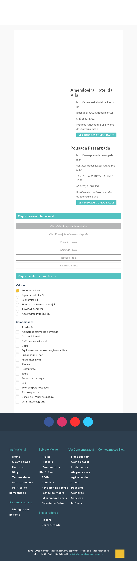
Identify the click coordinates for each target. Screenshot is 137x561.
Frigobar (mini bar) (32, 354)
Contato (18, 466)
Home (16, 456)
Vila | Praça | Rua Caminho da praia (68, 234)
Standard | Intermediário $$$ (38, 304)
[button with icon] (49, 422)
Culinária (48, 482)
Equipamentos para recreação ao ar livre (44, 350)
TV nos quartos (30, 392)
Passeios (77, 487)
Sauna (25, 373)
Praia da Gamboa (69, 265)
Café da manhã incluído (35, 341)
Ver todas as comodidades (96, 135)
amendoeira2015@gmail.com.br (94, 112)
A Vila (46, 477)
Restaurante (29, 368)
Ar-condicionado (31, 336)
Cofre (25, 345)
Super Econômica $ (33, 295)
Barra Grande (51, 524)
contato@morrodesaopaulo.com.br (85, 554)
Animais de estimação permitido (40, 331)
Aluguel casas (80, 472)
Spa (24, 382)
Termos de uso (22, 477)
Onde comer (79, 466)
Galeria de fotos (53, 503)
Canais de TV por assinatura (38, 396)
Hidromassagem (31, 359)
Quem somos (21, 461)
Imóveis (76, 503)
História (47, 461)
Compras (77, 492)
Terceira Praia (68, 257)
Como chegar (80, 461)
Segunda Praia (68, 249)
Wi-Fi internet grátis (33, 401)
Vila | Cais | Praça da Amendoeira (68, 226)
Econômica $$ (30, 299)
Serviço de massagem (34, 378)
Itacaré (47, 519)
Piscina (26, 364)
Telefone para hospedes (35, 387)
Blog (15, 472)
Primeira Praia (68, 241)
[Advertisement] (68, 59)
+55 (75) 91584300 (87, 186)
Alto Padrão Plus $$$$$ (36, 313)
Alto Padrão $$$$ (32, 309)
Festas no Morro (53, 492)
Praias (46, 456)
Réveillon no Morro (55, 487)
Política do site (22, 482)
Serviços (77, 497)
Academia (27, 327)
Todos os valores (31, 290)
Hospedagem (80, 456)
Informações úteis (54, 497)
